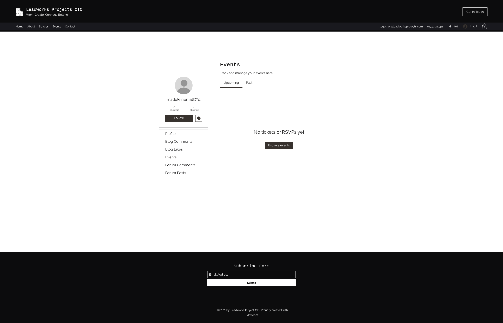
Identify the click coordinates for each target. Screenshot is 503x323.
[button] (484, 26)
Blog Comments (178, 141)
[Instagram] (456, 26)
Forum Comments (180, 165)
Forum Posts (175, 173)
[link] (231, 82)
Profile (170, 134)
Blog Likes (174, 149)
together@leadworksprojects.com (401, 26)
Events (171, 157)
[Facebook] (450, 26)
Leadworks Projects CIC (54, 9)
